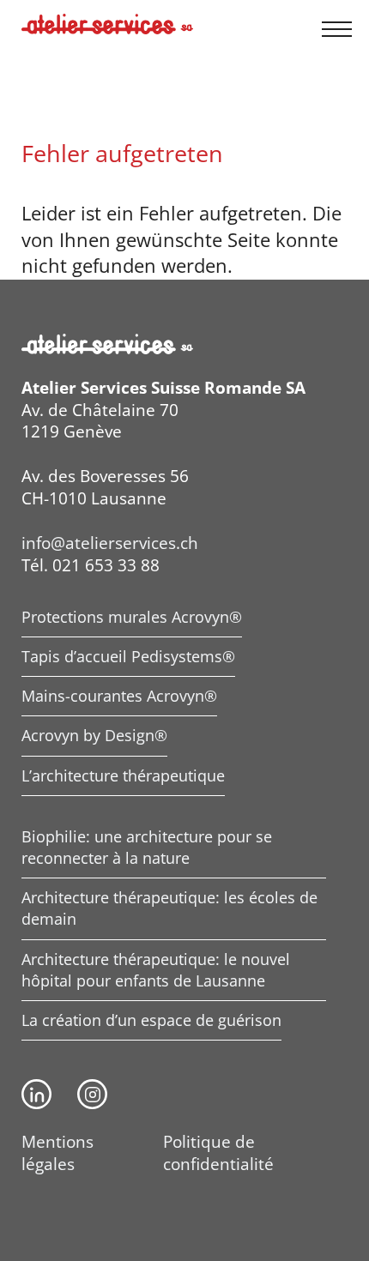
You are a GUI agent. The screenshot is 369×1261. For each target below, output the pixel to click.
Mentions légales (57, 1152)
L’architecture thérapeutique (123, 775)
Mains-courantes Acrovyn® (119, 695)
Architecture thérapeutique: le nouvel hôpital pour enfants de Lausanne (155, 970)
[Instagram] (92, 1094)
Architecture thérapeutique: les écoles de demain (169, 908)
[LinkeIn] (36, 1094)
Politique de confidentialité (218, 1152)
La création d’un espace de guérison (151, 1020)
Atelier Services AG (107, 24)
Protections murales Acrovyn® (131, 616)
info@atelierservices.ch (109, 542)
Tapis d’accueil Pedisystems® (128, 656)
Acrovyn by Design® (94, 735)
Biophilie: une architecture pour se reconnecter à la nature (146, 847)
